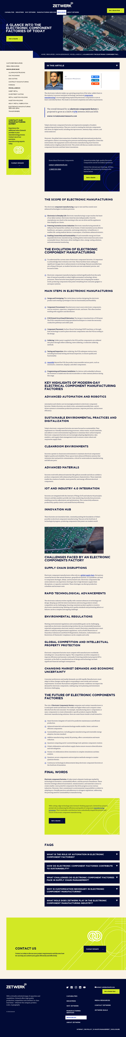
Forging (12, 85)
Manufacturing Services (46, 12)
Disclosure (115, 1029)
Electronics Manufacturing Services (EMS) (19, 107)
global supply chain (87, 575)
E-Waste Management (101, 1029)
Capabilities (9, 12)
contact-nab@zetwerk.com (58, 165)
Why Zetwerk (30, 12)
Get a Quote (13, 39)
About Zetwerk (73, 12)
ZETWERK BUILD (101, 1010)
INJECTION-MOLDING (16, 100)
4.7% (75, 112)
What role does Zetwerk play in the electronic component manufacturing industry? (77, 902)
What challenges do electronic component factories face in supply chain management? (80, 879)
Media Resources (12, 66)
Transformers (14, 111)
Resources (61, 12)
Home (43, 54)
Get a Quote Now (114, 10)
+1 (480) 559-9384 (55, 169)
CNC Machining (14, 75)
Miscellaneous (76, 54)
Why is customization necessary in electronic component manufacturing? (75, 890)
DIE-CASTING (13, 78)
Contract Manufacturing (19, 81)
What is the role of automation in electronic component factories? (75, 856)
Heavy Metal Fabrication (18, 103)
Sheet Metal (13, 91)
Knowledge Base (62, 54)
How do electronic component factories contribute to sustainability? (80, 867)
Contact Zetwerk (17, 163)
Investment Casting (16, 94)
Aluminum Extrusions (17, 72)
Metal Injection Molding (18, 97)
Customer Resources (14, 63)
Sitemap (80, 1029)
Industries (20, 12)
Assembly (50, 362)
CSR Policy (88, 1029)
